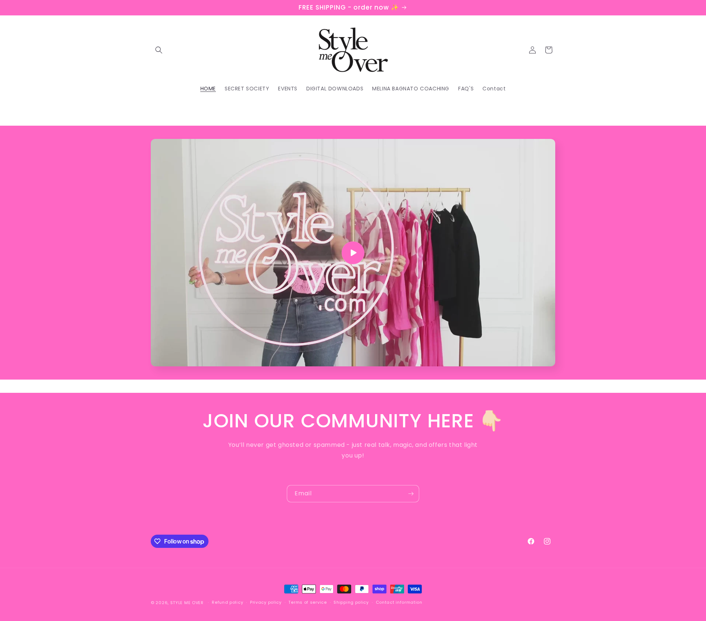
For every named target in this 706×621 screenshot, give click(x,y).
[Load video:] (353, 252)
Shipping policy (351, 602)
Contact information (399, 602)
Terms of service (307, 602)
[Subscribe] (411, 493)
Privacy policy (266, 602)
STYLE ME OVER (187, 603)
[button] (159, 50)
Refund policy (227, 602)
